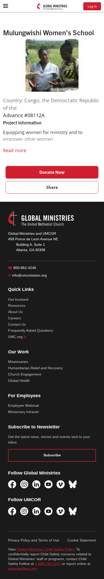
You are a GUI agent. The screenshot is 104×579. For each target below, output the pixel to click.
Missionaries (18, 362)
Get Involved (18, 299)
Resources (16, 305)
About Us (15, 312)
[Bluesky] (73, 484)
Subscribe (52, 455)
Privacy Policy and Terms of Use (33, 540)
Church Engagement (24, 374)
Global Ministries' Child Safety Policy (45, 549)
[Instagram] (24, 484)
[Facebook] (12, 484)
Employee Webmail (23, 405)
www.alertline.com (22, 568)
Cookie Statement (81, 540)
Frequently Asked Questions (30, 330)
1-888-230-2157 (48, 564)
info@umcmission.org (27, 275)
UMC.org (17, 337)
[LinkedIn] (36, 484)
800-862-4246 (22, 268)
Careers (14, 318)
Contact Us (17, 324)
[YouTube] (48, 484)
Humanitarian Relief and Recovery (35, 368)
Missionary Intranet (23, 412)
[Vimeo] (61, 484)
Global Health (19, 381)
